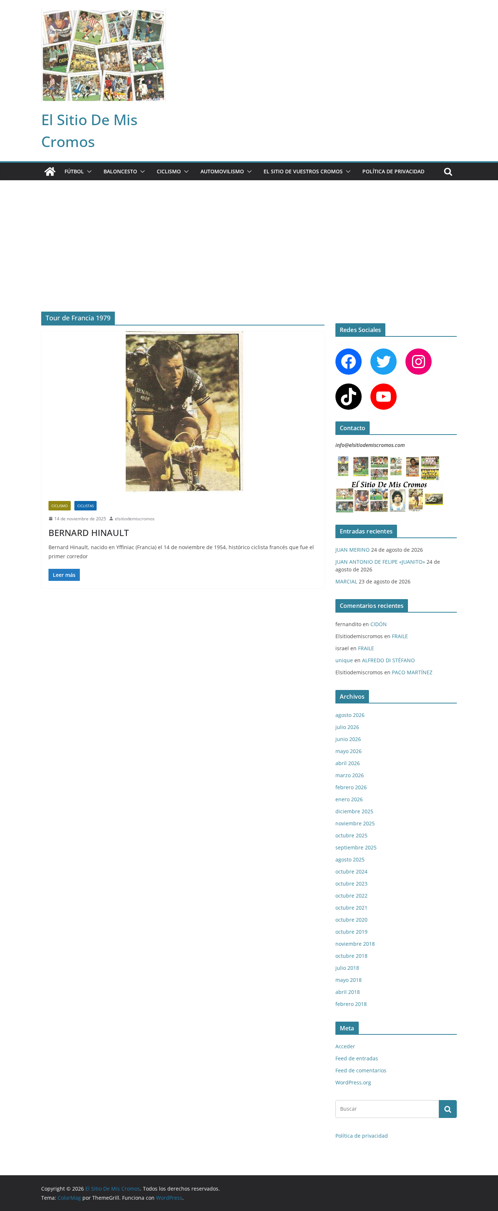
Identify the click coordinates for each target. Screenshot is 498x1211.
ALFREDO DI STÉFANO (388, 660)
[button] (88, 171)
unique (344, 660)
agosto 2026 (350, 714)
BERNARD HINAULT (88, 533)
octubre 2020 (351, 919)
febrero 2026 (351, 787)
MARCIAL (346, 581)
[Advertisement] (249, 235)
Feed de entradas (356, 1058)
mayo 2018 (348, 979)
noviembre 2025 (355, 823)
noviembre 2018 (355, 943)
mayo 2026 (348, 751)
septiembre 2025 (356, 847)
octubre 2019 (351, 931)
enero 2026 (349, 799)
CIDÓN (378, 624)
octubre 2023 (351, 883)
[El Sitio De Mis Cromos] (50, 171)
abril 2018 (347, 991)
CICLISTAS (85, 505)
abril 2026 (347, 763)
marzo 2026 (349, 775)
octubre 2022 (351, 895)
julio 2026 (347, 727)
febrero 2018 (351, 1003)
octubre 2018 (351, 955)
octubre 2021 (351, 907)
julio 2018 (347, 967)
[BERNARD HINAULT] (182, 412)
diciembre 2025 (354, 811)
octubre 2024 (351, 871)
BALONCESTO (120, 171)
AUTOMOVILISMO (222, 171)
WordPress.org (353, 1082)
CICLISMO (169, 171)
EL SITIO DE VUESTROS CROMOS (303, 171)
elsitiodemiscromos (135, 519)
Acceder (345, 1046)
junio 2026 (348, 739)
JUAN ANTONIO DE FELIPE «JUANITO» (380, 561)
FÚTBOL (74, 171)
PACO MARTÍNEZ (412, 672)
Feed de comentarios (360, 1070)
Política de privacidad (393, 171)
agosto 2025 (350, 859)
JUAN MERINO (352, 549)
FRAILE (400, 636)
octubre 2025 (351, 835)
